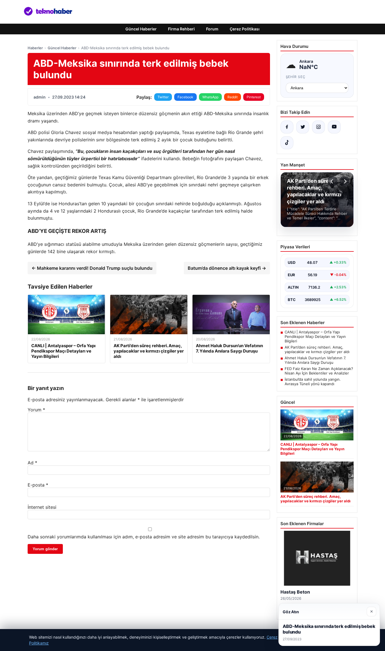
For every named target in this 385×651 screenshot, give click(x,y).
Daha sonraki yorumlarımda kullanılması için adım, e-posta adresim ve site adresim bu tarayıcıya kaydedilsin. (144, 536)
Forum (212, 28)
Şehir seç (296, 77)
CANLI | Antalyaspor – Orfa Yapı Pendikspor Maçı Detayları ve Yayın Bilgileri (315, 336)
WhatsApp (210, 97)
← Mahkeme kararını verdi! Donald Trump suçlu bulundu (92, 268)
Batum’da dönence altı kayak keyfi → (227, 268)
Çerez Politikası (245, 28)
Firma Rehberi (181, 28)
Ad (32, 462)
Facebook (185, 97)
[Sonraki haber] (344, 181)
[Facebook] (286, 127)
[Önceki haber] (332, 181)
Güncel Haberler (141, 28)
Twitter (163, 97)
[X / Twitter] (302, 127)
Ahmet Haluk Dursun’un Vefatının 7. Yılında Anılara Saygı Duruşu (315, 360)
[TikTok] (286, 142)
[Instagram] (318, 127)
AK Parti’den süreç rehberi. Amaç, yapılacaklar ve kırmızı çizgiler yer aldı (317, 349)
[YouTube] (334, 127)
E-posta (38, 485)
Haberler (35, 48)
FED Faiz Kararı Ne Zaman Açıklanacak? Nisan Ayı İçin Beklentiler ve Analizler (319, 370)
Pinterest (254, 97)
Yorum (36, 410)
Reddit (232, 97)
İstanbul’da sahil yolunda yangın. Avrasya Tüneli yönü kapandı (313, 381)
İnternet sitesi (42, 507)
